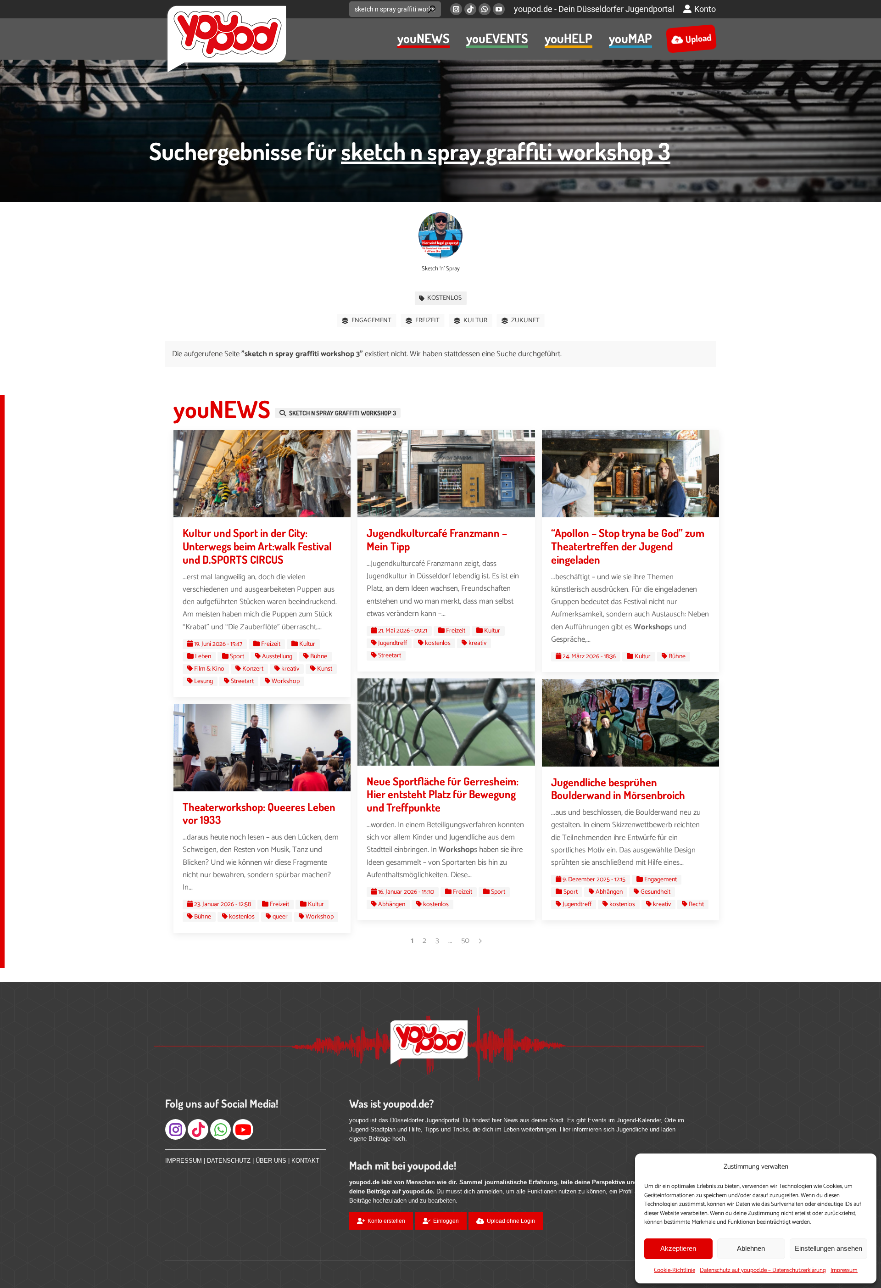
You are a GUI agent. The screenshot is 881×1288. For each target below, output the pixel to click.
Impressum (844, 1270)
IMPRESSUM (183, 1160)
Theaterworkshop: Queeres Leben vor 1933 (259, 813)
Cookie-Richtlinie (674, 1270)
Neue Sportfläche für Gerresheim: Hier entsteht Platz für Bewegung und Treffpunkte (443, 794)
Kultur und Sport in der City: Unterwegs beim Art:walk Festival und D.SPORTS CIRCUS (257, 546)
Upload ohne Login (511, 1221)
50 (465, 940)
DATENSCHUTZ (229, 1160)
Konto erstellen (386, 1221)
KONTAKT (305, 1160)
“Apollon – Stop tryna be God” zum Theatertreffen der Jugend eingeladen (627, 546)
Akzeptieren (678, 1248)
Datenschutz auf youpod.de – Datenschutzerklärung (763, 1270)
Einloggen (446, 1221)
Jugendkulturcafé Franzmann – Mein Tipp (437, 539)
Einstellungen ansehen (828, 1248)
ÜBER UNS (271, 1160)
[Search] (431, 9)
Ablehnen (751, 1248)
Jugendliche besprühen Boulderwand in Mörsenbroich (618, 788)
